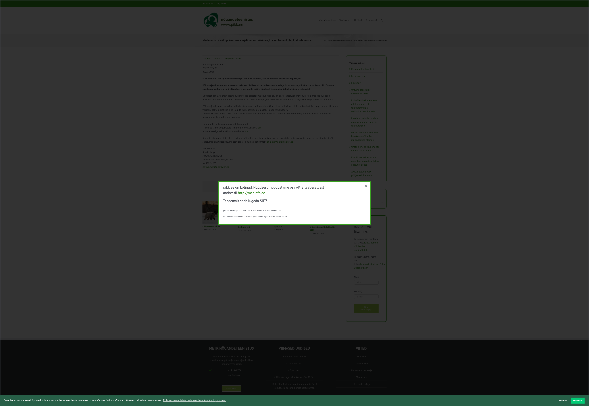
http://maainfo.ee (251, 192)
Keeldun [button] (563, 400)
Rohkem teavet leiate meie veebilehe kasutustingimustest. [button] (194, 400)
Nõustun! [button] (578, 400)
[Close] (366, 185)
